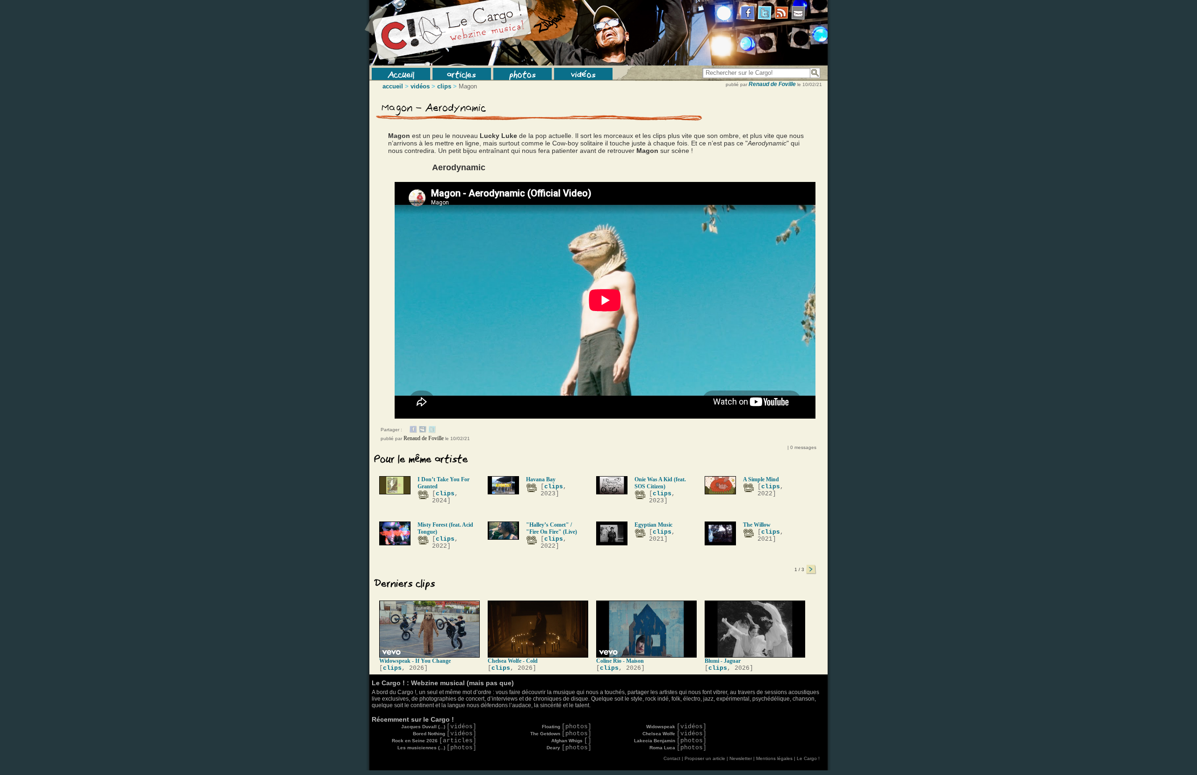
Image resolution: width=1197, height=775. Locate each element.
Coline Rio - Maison (620, 661)
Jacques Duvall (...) (438, 726)
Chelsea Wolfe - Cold (513, 661)
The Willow (757, 524)
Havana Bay (540, 479)
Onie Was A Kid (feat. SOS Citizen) (660, 483)
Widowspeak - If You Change (415, 661)
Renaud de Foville (772, 84)
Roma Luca (678, 747)
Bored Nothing (444, 733)
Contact (671, 758)
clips (444, 86)
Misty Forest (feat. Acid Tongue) (445, 528)
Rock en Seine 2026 (434, 740)
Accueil (401, 74)
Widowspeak (676, 726)
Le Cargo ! (808, 758)
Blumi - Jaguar (723, 661)
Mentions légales (774, 758)
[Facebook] (413, 431)
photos (522, 74)
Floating (566, 726)
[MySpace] (422, 431)
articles (461, 74)
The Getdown (560, 733)
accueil (392, 86)
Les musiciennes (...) (436, 747)
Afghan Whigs (571, 740)
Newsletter (740, 758)
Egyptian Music (653, 524)
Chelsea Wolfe (674, 733)
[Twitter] (432, 431)
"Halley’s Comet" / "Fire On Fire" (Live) (551, 528)
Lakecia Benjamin (670, 740)
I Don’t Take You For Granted (443, 483)
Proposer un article (705, 758)
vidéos (583, 74)
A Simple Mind (761, 479)
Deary (569, 747)
